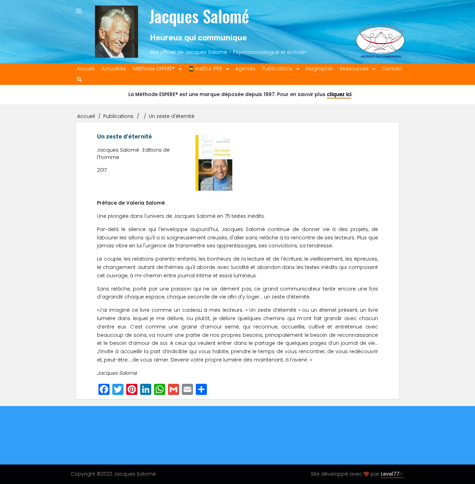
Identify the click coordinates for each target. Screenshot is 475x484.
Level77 (390, 473)
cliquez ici (339, 94)
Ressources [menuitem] (354, 68)
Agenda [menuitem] (245, 68)
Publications (118, 116)
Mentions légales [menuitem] (234, 450)
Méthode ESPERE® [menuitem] (154, 68)
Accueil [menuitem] (86, 68)
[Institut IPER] (380, 31)
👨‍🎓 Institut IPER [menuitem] (205, 68)
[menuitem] (79, 79)
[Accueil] (116, 31)
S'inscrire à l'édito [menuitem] (147, 450)
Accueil (86, 116)
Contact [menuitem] (392, 68)
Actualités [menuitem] (114, 68)
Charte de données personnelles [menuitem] (309, 450)
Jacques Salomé (199, 15)
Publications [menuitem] (277, 68)
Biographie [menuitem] (319, 68)
